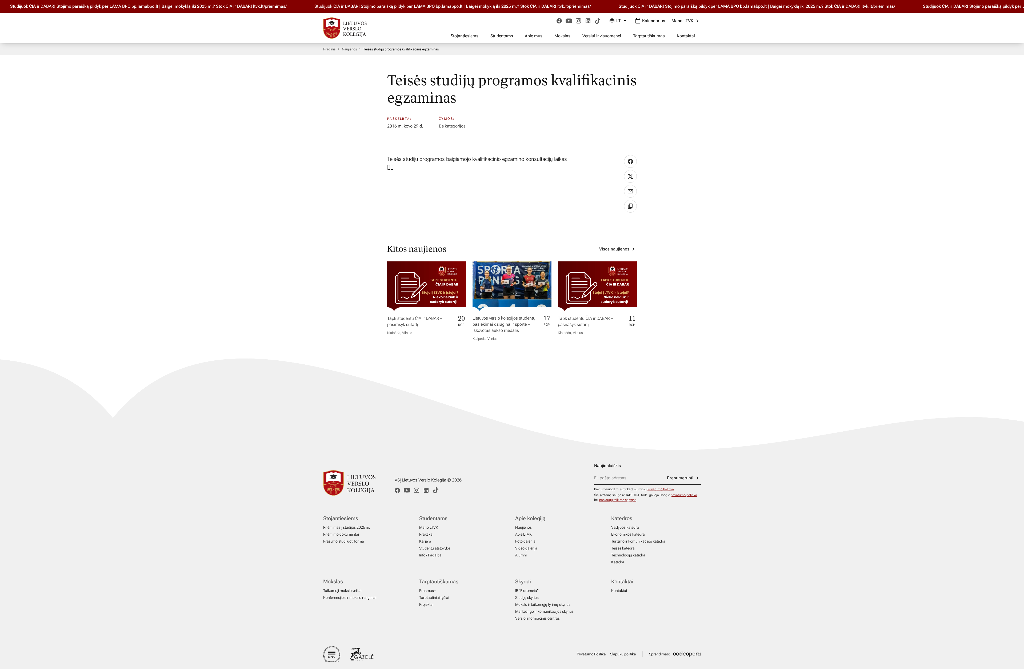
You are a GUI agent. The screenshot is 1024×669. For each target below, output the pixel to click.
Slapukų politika (623, 654)
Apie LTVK (523, 534)
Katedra (617, 562)
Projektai (426, 604)
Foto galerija (525, 541)
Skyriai (523, 581)
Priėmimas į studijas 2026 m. (346, 527)
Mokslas (562, 35)
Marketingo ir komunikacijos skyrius (544, 611)
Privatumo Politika (660, 489)
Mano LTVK (682, 20)
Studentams (501, 35)
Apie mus (533, 35)
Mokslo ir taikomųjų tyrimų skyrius (542, 604)
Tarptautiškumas (649, 35)
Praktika (426, 534)
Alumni (521, 555)
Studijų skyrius (527, 597)
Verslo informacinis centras (537, 618)
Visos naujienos (614, 249)
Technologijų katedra (628, 555)
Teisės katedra (623, 548)
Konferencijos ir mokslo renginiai (349, 597)
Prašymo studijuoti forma (343, 541)
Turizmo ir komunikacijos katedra (638, 541)
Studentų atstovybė (434, 548)
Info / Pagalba (430, 555)
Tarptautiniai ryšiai (434, 597)
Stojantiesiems (464, 35)
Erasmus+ (427, 590)
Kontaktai (686, 35)
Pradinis (329, 49)
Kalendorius (653, 20)
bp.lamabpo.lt (134, 6)
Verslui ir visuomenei (601, 35)
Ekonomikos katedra (628, 534)
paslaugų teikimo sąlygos (617, 500)
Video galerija (526, 548)
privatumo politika (684, 495)
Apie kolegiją (530, 518)
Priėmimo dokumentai (341, 534)
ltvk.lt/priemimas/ (259, 6)
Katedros (621, 518)
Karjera (425, 541)
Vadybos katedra (625, 527)
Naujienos (349, 49)
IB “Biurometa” (526, 590)
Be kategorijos (452, 126)
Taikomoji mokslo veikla (342, 590)
